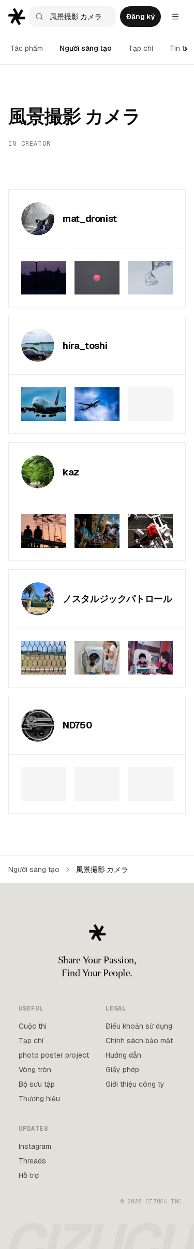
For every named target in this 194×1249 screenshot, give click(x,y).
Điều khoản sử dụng (139, 1026)
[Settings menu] (175, 16)
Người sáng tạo (85, 48)
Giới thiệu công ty (135, 1084)
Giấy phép (122, 1069)
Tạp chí (140, 48)
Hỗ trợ (29, 1175)
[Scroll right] (186, 48)
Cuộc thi (33, 1026)
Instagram (35, 1146)
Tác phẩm (26, 48)
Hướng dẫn (123, 1055)
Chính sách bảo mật (139, 1040)
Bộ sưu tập (37, 1084)
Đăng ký (140, 16)
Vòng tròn (35, 1069)
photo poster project (54, 1055)
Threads (32, 1161)
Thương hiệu (39, 1098)
